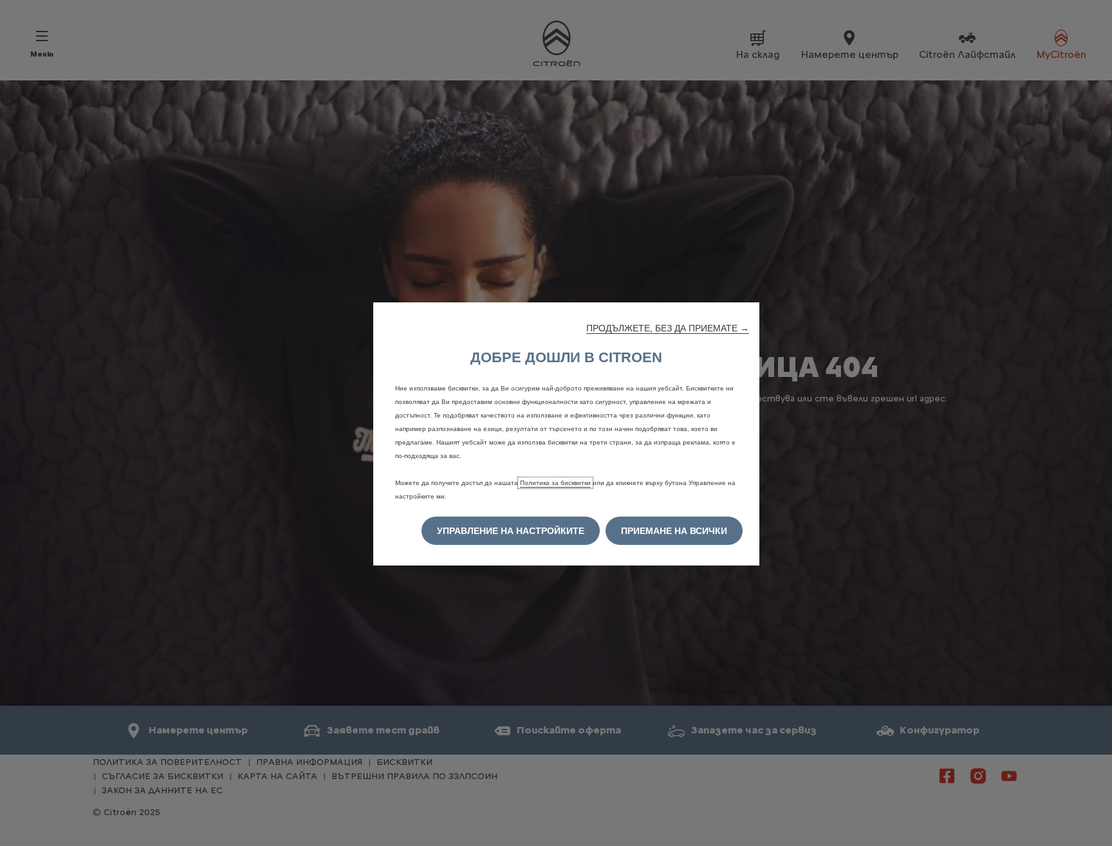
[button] (667, 328)
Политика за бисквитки (555, 482)
